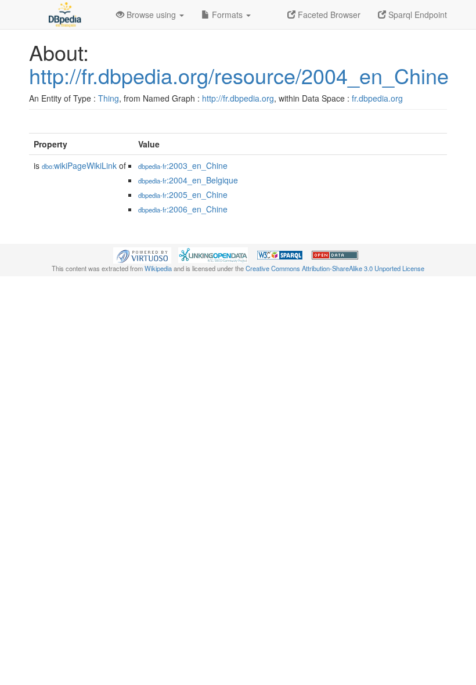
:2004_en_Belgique (188, 180)
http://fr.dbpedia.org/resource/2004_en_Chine (239, 75)
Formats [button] (227, 14)
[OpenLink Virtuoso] (142, 254)
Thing (108, 98)
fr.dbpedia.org (377, 98)
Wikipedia (158, 268)
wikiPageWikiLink (79, 165)
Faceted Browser (327, 14)
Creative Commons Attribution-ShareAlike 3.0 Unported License (335, 268)
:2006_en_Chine (183, 209)
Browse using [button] (151, 14)
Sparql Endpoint (416, 14)
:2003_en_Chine (183, 165)
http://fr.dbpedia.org (238, 98)
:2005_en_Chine (183, 194)
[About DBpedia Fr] (63, 14)
